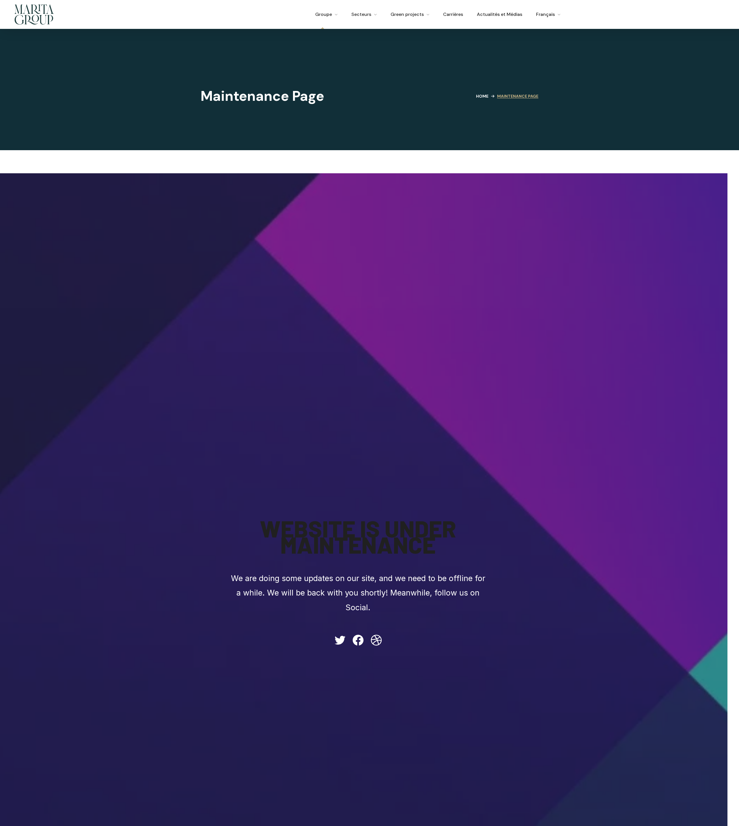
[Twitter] (339, 640)
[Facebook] (358, 640)
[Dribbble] (376, 640)
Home (482, 96)
